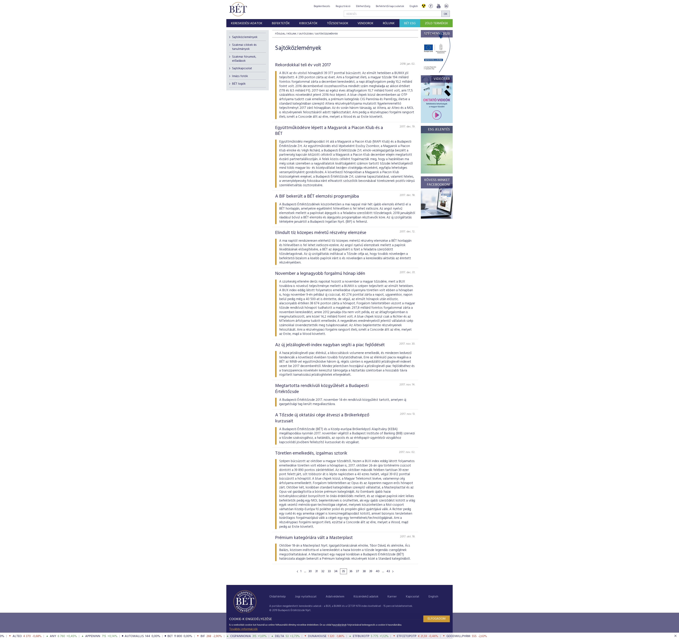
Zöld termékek (436, 23)
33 (329, 571)
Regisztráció (343, 6)
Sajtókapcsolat (242, 68)
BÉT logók (239, 83)
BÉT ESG (410, 23)
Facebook (430, 6)
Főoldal (280, 34)
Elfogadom (437, 618)
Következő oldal (392, 571)
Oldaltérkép (277, 597)
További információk (243, 629)
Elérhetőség (363, 6)
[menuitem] (246, 23)
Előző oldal (297, 571)
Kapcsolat (412, 597)
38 (364, 571)
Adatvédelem (335, 597)
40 (377, 571)
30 (310, 571)
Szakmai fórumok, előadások (244, 58)
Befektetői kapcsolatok (390, 6)
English (414, 6)
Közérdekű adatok (365, 597)
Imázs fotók (240, 76)
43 (388, 571)
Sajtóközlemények (244, 37)
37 (357, 571)
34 (336, 571)
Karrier (392, 597)
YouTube (438, 6)
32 (322, 571)
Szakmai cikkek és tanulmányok (244, 47)
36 (350, 571)
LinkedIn (446, 6)
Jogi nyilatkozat (306, 597)
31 (316, 571)
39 (370, 571)
